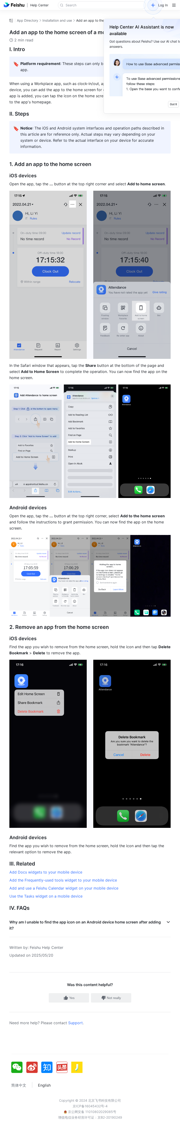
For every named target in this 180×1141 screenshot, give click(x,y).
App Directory (27, 20)
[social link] (18, 1067)
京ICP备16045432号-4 (90, 1106)
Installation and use (57, 20)
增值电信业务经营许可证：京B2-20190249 (90, 1117)
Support (75, 1022)
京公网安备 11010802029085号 (91, 1112)
